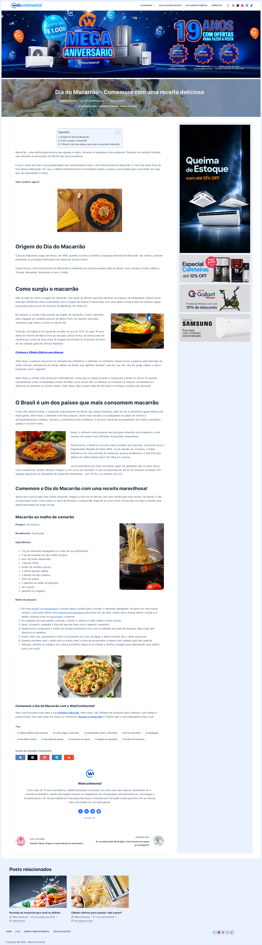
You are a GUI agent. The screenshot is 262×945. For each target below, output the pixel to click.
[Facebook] (233, 5)
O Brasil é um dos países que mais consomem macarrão (90, 144)
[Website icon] (92, 811)
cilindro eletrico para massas (32, 733)
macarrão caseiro (27, 739)
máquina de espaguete (71, 612)
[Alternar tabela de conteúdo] (116, 132)
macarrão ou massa (79, 739)
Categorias (146, 5)
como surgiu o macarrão (66, 733)
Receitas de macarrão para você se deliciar (34, 912)
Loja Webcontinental (196, 5)
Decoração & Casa (83, 920)
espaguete (152, 733)
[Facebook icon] (80, 811)
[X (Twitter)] (238, 5)
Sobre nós (217, 5)
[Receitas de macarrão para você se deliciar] (38, 892)
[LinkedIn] (247, 5)
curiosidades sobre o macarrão (100, 733)
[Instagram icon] (98, 811)
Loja (17, 931)
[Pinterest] (45, 757)
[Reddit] (69, 757)
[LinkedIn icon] (86, 811)
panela (35, 608)
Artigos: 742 (89, 818)
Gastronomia (117, 101)
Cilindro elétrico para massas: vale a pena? (96, 912)
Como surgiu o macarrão (74, 140)
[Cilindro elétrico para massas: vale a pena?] (100, 892)
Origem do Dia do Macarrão (74, 137)
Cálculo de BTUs (62, 931)
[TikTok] (251, 5)
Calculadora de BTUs (170, 5)
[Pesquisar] (228, 5)
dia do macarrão (131, 733)
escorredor (56, 616)
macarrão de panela (53, 739)
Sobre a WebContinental (36, 931)
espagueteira (51, 608)
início (58, 106)
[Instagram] (242, 5)
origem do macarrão (106, 739)
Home (9, 931)
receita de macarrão (133, 739)
